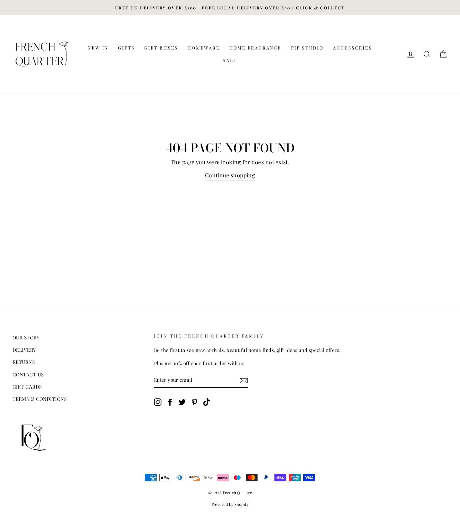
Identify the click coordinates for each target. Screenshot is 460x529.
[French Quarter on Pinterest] (194, 401)
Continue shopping (230, 175)
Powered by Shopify (230, 504)
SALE (230, 60)
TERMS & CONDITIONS (40, 398)
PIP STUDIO (307, 48)
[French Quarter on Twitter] (182, 401)
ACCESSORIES (352, 48)
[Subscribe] (244, 380)
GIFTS (126, 48)
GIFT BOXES (161, 48)
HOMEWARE (203, 48)
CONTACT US (28, 374)
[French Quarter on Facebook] (170, 401)
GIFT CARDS (27, 386)
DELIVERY (24, 349)
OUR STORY (26, 337)
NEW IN (98, 48)
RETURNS (24, 362)
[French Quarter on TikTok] (206, 401)
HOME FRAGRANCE (255, 48)
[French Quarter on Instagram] (157, 401)
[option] (230, 7)
